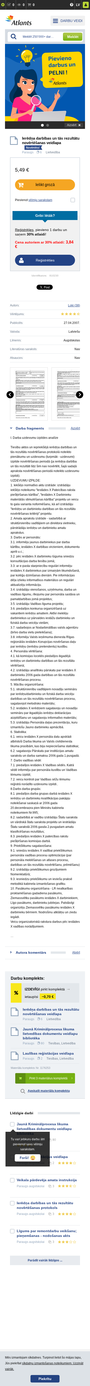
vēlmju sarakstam (40, 200)
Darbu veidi (71, 21)
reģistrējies (24, 230)
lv (78, 5)
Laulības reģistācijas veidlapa (48, 1053)
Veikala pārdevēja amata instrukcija (47, 1180)
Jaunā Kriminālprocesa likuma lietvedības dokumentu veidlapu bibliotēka (50, 1033)
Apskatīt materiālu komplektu (49, 1091)
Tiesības (54, 1043)
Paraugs (28, 152)
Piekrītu (45, 1379)
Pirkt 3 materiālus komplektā (48, 1078)
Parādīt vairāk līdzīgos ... (45, 1260)
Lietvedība (53, 152)
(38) (74, 305)
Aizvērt (71, 125)
